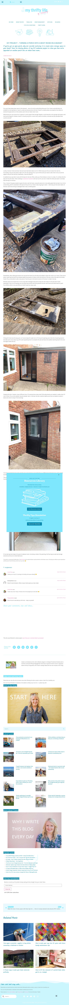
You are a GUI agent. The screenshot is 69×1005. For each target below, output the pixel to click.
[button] (2, 2)
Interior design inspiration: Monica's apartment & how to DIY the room (22, 870)
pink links (22, 559)
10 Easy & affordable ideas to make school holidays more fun (19, 868)
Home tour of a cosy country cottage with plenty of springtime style (21, 872)
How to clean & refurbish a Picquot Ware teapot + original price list (21, 866)
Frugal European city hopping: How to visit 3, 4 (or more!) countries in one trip (24, 768)
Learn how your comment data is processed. (33, 638)
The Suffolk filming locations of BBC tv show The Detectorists (20, 855)
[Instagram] (62, 1)
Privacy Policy (20, 991)
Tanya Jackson (10, 598)
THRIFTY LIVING (41, 25)
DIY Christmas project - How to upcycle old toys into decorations (20, 857)
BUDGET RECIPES (20, 22)
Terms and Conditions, (11, 991)
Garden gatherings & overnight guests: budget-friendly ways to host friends (24, 797)
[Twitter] (57, 1)
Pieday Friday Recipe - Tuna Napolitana (14, 861)
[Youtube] (58, 1)
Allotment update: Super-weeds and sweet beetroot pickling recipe (20, 864)
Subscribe (7, 889)
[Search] (64, 729)
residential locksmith (28, 178)
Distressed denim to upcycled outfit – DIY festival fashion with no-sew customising (56, 768)
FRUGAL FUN (29, 22)
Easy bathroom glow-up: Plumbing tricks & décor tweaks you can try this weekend (24, 782)
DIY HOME (11, 22)
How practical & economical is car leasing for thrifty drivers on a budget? (24, 739)
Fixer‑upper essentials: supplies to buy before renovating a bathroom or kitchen (17, 944)
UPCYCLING (49, 22)
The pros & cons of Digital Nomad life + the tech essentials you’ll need (21, 863)
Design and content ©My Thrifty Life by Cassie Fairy (34, 1002)
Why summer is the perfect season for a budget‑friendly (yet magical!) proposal (56, 782)
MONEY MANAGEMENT (40, 22)
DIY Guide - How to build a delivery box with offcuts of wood (19, 859)
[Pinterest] (60, 1)
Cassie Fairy (9, 572)
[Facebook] (55, 1)
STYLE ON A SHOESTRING (29, 25)
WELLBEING (57, 22)
